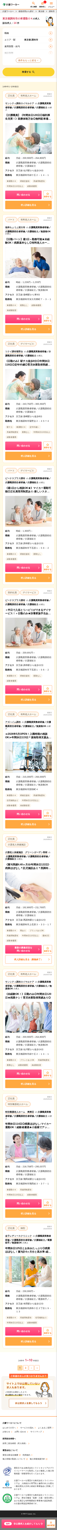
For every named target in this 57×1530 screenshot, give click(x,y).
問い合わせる (23, 194)
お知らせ (6, 1432)
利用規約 (26, 1455)
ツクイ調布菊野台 (14, 351)
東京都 (41, 11)
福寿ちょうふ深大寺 (15, 227)
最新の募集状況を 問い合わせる (23, 949)
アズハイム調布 (13, 722)
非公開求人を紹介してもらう (24, 1523)
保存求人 (42, 4)
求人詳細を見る (28, 205)
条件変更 (51, 1525)
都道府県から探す (26, 11)
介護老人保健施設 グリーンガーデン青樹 (26, 852)
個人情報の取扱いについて (14, 1459)
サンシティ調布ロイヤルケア (19, 103)
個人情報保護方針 (37, 1459)
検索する (26, 72)
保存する (47, 197)
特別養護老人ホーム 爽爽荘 (19, 1112)
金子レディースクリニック (18, 1236)
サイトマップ (36, 1432)
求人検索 (33, 7)
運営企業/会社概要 (10, 1455)
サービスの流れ (27, 1428)
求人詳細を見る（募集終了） (28, 959)
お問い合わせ (20, 1432)
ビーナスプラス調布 (15, 478)
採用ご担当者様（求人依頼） (15, 1443)
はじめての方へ (9, 1428)
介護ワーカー (8, 11)
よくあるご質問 (44, 1428)
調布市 (52, 11)
